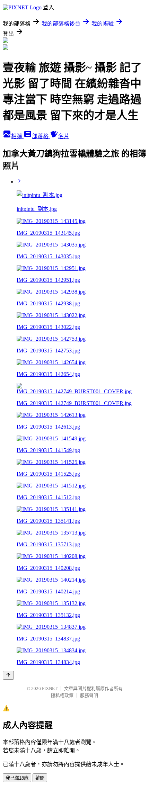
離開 (39, 778)
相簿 (17, 136)
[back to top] (8, 675)
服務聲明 (89, 695)
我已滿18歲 (17, 778)
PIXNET (50, 688)
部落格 (41, 136)
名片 (63, 136)
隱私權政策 (62, 695)
